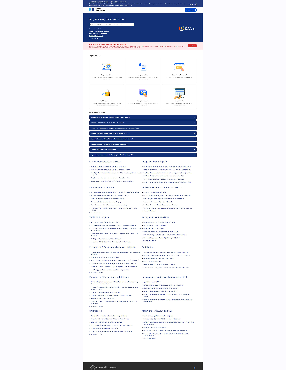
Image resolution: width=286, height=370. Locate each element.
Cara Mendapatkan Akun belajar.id (99, 31)
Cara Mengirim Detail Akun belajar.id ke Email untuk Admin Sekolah (112, 181)
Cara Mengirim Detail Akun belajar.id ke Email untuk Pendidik (110, 178)
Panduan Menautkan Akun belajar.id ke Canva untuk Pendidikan (111, 295)
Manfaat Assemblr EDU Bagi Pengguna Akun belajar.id (160, 288)
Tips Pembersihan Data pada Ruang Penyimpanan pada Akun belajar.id (114, 263)
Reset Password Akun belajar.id (98, 33)
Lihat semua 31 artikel (149, 240)
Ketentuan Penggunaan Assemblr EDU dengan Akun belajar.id (163, 285)
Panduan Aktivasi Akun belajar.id (155, 192)
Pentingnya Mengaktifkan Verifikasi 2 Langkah (106, 239)
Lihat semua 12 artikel (149, 338)
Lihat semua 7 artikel (96, 213)
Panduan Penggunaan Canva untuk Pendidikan (106, 292)
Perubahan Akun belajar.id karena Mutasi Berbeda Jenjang (109, 195)
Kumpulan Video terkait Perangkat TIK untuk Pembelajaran (110, 319)
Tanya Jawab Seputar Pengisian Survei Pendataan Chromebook (111, 331)
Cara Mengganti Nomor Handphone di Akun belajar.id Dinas (110, 270)
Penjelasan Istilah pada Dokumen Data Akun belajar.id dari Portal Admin (166, 255)
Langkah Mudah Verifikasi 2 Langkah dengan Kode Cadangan (111, 242)
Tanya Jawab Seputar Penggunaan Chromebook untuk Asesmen (112, 325)
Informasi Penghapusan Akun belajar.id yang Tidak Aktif (161, 238)
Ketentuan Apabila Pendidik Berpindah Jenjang (106, 202)
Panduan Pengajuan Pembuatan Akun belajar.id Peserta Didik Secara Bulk (167, 182)
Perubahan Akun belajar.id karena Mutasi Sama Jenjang (109, 205)
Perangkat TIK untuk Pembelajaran (154, 327)
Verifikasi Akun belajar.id (96, 35)
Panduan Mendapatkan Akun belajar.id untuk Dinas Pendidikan (163, 176)
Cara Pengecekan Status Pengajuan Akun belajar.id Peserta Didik (164, 179)
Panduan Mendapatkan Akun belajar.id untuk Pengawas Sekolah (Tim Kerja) (167, 173)
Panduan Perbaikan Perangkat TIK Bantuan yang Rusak (109, 316)
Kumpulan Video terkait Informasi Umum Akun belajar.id (161, 231)
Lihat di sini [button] (192, 4)
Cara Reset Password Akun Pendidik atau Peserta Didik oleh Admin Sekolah (167, 208)
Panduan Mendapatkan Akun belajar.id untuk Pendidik (108, 166)
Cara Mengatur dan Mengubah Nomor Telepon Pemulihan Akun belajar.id (167, 195)
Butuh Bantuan (190, 10)
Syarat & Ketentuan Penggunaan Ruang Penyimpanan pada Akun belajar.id (115, 260)
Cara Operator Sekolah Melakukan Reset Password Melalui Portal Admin (166, 252)
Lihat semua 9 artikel (96, 272)
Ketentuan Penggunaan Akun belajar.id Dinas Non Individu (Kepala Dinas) (167, 166)
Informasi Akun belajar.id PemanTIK (154, 225)
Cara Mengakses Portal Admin (153, 261)
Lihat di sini (192, 46)
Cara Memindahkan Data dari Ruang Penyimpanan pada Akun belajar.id (114, 266)
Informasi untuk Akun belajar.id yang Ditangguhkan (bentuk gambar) (165, 330)
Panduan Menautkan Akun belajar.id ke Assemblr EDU (160, 291)
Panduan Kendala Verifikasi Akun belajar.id (105, 222)
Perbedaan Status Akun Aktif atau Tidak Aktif (158, 202)
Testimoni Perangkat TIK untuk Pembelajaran (158, 316)
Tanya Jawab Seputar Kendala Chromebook (105, 328)
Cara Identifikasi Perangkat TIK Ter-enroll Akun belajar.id (161, 319)
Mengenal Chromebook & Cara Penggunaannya (106, 322)
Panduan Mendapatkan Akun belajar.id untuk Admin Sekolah (110, 169)
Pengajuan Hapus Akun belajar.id (153, 228)
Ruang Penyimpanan (95, 38)
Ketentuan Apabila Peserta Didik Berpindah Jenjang (107, 198)
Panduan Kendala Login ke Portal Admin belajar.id (159, 264)
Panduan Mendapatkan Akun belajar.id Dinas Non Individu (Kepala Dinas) (167, 169)
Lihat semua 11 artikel (149, 211)
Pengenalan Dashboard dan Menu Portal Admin (158, 258)
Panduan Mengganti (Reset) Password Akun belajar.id (160, 205)
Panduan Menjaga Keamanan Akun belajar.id (105, 257)
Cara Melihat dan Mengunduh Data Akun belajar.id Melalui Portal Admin (166, 268)
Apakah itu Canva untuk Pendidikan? (103, 298)
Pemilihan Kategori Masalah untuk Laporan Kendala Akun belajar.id (164, 235)
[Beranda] (97, 10)
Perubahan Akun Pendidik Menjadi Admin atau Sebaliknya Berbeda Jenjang (115, 192)
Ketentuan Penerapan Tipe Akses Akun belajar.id (159, 222)
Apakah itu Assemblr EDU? (152, 282)
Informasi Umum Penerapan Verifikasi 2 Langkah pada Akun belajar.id (113, 225)
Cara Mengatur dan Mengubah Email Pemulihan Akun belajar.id (163, 198)
